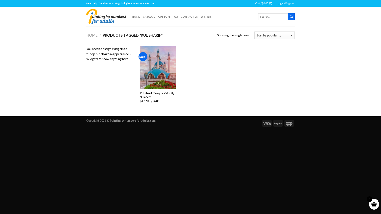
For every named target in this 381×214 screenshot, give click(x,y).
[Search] (291, 16)
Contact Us (189, 16)
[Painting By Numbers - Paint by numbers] (106, 16)
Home (136, 16)
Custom (164, 16)
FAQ (175, 16)
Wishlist (207, 16)
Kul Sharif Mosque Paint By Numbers (157, 95)
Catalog (149, 16)
